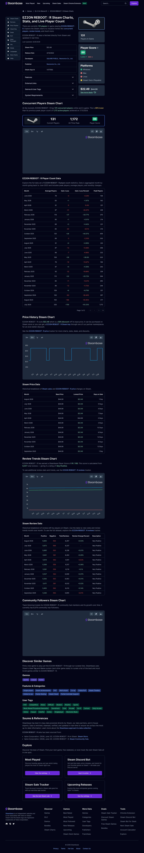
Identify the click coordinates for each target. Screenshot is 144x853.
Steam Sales (56, 3)
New (38, 3)
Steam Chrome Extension (72, 3)
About (78, 848)
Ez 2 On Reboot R (41, 11)
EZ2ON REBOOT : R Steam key (58, 324)
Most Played (30, 3)
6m (32, 337)
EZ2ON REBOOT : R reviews (74, 470)
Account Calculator (128, 830)
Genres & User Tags (33, 89)
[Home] (23, 11)
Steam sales (47, 389)
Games (29, 11)
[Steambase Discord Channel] (7, 824)
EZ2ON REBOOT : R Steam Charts (62, 11)
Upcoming (46, 3)
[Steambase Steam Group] (10, 824)
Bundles (47, 826)
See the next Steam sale (41, 796)
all (42, 131)
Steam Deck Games (71, 834)
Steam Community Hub (79, 739)
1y (37, 131)
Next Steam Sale (127, 826)
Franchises (86, 834)
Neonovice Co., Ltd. (66, 58)
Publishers (86, 830)
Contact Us (87, 848)
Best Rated (67, 813)
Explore (134, 3)
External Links (30, 83)
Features (28, 77)
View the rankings (41, 773)
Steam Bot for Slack (128, 821)
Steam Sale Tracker (109, 813)
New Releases (68, 826)
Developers (86, 826)
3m (32, 131)
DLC (46, 817)
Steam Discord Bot (127, 817)
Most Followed (69, 821)
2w (27, 131)
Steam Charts (49, 830)
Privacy (56, 848)
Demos (47, 821)
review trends (34, 31)
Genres (85, 813)
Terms (63, 848)
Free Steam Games (108, 824)
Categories (86, 817)
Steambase (9, 813)
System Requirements (34, 95)
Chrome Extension (127, 813)
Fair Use (71, 848)
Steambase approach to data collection (75, 728)
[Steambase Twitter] (13, 824)
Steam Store (83, 736)
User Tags (86, 821)
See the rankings (83, 796)
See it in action (83, 773)
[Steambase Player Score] (97, 48)
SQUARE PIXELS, (53, 58)
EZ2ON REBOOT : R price (39, 331)
